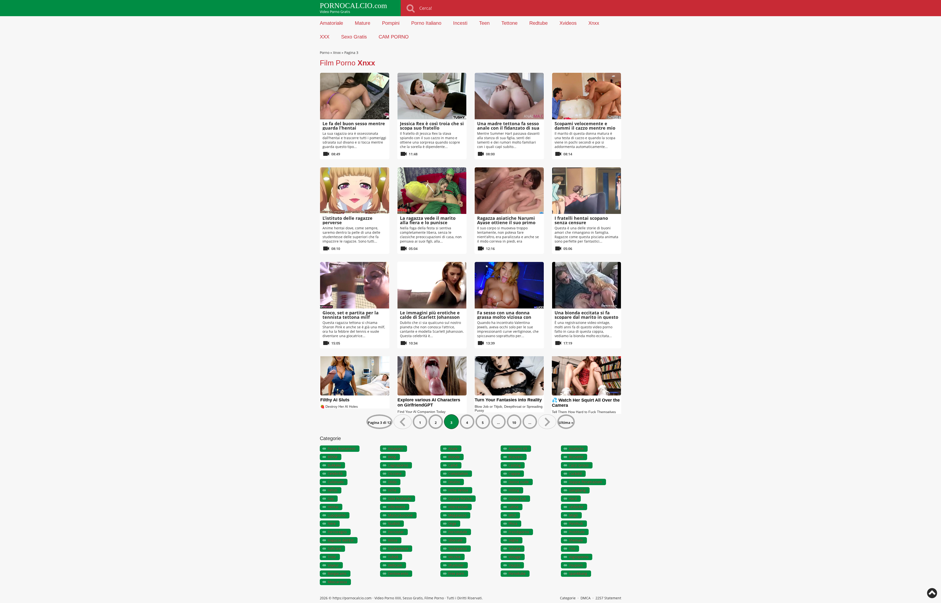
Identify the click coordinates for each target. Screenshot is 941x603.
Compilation (458, 473)
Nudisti (394, 523)
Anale (453, 448)
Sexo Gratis (354, 36)
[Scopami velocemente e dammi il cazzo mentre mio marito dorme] (586, 96)
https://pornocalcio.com (352, 598)
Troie (332, 556)
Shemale (576, 540)
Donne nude (518, 482)
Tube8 (393, 556)
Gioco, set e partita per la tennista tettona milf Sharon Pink (350, 317)
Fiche (392, 490)
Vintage (514, 556)
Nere (332, 523)
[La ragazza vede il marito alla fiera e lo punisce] (432, 190)
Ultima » (566, 422)
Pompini (390, 23)
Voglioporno (578, 556)
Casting (514, 465)
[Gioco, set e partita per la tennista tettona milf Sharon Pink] (354, 285)
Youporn (576, 565)
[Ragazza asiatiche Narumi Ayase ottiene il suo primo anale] (509, 190)
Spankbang (578, 573)
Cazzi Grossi (579, 465)
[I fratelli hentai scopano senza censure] (586, 190)
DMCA (586, 598)
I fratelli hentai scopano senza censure (581, 220)
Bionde (454, 457)
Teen (484, 23)
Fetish (332, 490)
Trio (572, 548)
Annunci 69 (517, 448)
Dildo (392, 482)
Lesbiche (576, 507)
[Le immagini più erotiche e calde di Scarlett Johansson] (432, 285)
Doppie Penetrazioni (585, 482)
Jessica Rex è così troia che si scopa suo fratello (432, 126)
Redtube (538, 23)
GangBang (577, 490)
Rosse (392, 540)
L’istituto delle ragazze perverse (347, 220)
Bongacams (337, 573)
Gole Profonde (399, 498)
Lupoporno (337, 515)
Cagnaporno (398, 465)
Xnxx (593, 23)
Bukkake (334, 465)
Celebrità (335, 473)
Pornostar (396, 531)
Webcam (395, 565)
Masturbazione (400, 515)
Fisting (513, 490)
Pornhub (576, 523)
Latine (513, 507)
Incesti (460, 23)
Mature (362, 23)
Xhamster (456, 565)
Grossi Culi (517, 498)
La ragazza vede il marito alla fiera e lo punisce (428, 220)
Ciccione (395, 473)
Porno (324, 52)
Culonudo (336, 482)
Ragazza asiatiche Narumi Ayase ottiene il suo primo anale (506, 222)
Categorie (568, 598)
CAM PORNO (394, 36)
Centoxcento (398, 573)
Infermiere (396, 507)
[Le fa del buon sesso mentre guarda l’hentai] (354, 96)
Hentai (333, 507)
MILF (512, 515)
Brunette (576, 457)
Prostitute (577, 531)
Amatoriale (331, 23)
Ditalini (454, 482)
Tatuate (514, 548)
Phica (512, 523)
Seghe (513, 540)
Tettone (509, 23)
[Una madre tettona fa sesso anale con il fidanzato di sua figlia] (509, 96)
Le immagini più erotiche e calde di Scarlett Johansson (430, 315)
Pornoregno (337, 531)
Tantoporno (457, 548)
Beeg (392, 457)
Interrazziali (458, 507)
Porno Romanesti (342, 448)
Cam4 (453, 465)
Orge (452, 523)
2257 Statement (608, 598)
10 (514, 422)
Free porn (456, 573)
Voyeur (333, 565)
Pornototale (457, 531)
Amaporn (395, 448)
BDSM (332, 457)
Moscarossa (337, 581)
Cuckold (575, 473)
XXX (324, 36)
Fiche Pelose (458, 490)
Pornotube (517, 573)
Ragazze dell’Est (341, 540)
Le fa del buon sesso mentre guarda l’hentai (353, 126)
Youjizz (514, 565)
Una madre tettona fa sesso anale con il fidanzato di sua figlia (508, 128)
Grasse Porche (460, 498)
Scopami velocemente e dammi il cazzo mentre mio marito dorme (585, 128)
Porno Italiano (426, 23)
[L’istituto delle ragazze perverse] (354, 190)
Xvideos (568, 23)
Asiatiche (576, 448)
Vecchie (454, 556)
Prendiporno (518, 531)
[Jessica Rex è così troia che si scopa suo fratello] (432, 96)
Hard (573, 498)
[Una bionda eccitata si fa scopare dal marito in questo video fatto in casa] (586, 285)
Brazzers (515, 457)
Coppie (514, 473)
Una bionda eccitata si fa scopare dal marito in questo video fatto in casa (586, 317)
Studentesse (398, 548)
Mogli (573, 515)
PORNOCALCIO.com (353, 5)
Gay (331, 498)
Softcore (334, 548)
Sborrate (455, 540)
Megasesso (457, 515)
